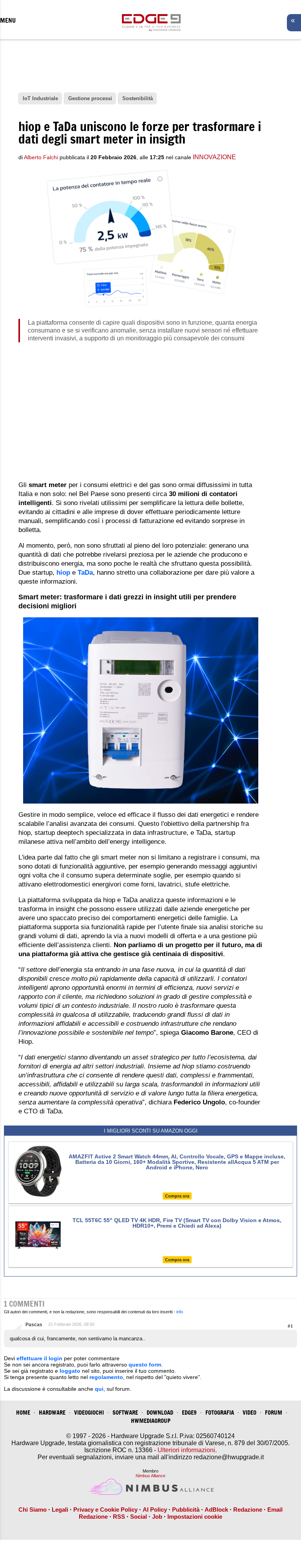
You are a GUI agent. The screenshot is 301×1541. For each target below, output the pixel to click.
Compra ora (177, 1196)
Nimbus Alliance (150, 1475)
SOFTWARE (125, 1412)
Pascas (33, 1324)
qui (99, 1389)
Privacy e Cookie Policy (105, 1509)
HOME (23, 1412)
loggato (70, 1371)
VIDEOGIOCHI (89, 1412)
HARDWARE (52, 1412)
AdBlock (216, 1509)
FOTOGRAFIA (219, 1412)
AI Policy (155, 1509)
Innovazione (214, 157)
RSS (119, 1516)
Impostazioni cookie (194, 1516)
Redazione (247, 1509)
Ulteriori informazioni (186, 1450)
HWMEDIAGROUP (150, 1421)
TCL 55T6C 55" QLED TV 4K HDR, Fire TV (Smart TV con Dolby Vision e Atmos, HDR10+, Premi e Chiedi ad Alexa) (177, 1223)
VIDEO (249, 1412)
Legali (60, 1509)
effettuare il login (39, 1358)
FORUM (273, 1412)
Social (138, 1516)
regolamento (106, 1377)
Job (157, 1516)
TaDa (85, 572)
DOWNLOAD (160, 1412)
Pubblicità (185, 1509)
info (179, 1311)
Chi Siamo (32, 1509)
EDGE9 (189, 1412)
